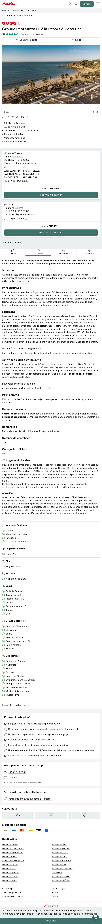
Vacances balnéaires (61, 880)
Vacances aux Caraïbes (12, 852)
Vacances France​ (10, 864)
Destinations (10, 839)
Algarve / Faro (19, 10)
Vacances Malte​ (9, 880)
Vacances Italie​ (9, 868)
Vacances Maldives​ (11, 872)
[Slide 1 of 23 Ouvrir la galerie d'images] (51, 77)
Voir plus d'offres (11, 243)
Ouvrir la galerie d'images (97, 106)
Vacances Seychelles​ (61, 860)
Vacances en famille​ (61, 876)
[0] (76, 4)
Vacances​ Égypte (59, 856)
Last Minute (57, 872)
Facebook (84, 815)
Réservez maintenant (51, 195)
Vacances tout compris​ (62, 868)
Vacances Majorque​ (61, 848)
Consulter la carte (28, 39)
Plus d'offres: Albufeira (14, 705)
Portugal (6, 10)
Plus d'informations (87, 914)
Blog (51, 815)
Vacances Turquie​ (60, 852)
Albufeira (32, 10)
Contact (86, 4)
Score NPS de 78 (17, 756)
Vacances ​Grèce (59, 844)
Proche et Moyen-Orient (13, 860)
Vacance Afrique (9, 856)
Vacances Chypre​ (10, 876)
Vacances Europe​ (10, 844)
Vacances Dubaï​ (59, 864)
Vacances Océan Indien (13, 848)
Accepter (51, 921)
